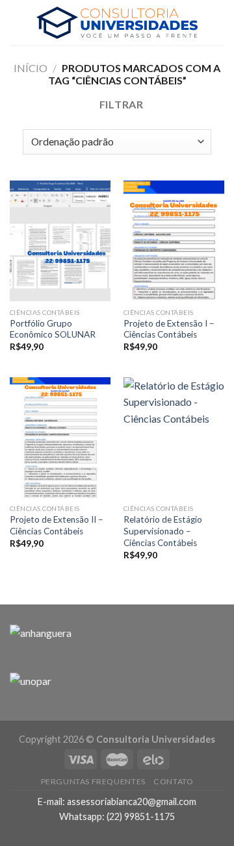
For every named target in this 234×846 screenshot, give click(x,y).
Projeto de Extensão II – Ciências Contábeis (56, 525)
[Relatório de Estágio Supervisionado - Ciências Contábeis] (174, 437)
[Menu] (17, 22)
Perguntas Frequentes (93, 781)
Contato (173, 781)
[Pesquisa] (219, 22)
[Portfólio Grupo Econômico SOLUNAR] (60, 240)
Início (30, 68)
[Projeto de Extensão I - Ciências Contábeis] (174, 240)
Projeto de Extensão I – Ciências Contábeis (169, 329)
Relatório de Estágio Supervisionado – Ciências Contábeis (163, 530)
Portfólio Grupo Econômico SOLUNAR (53, 329)
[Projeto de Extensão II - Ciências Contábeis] (60, 437)
